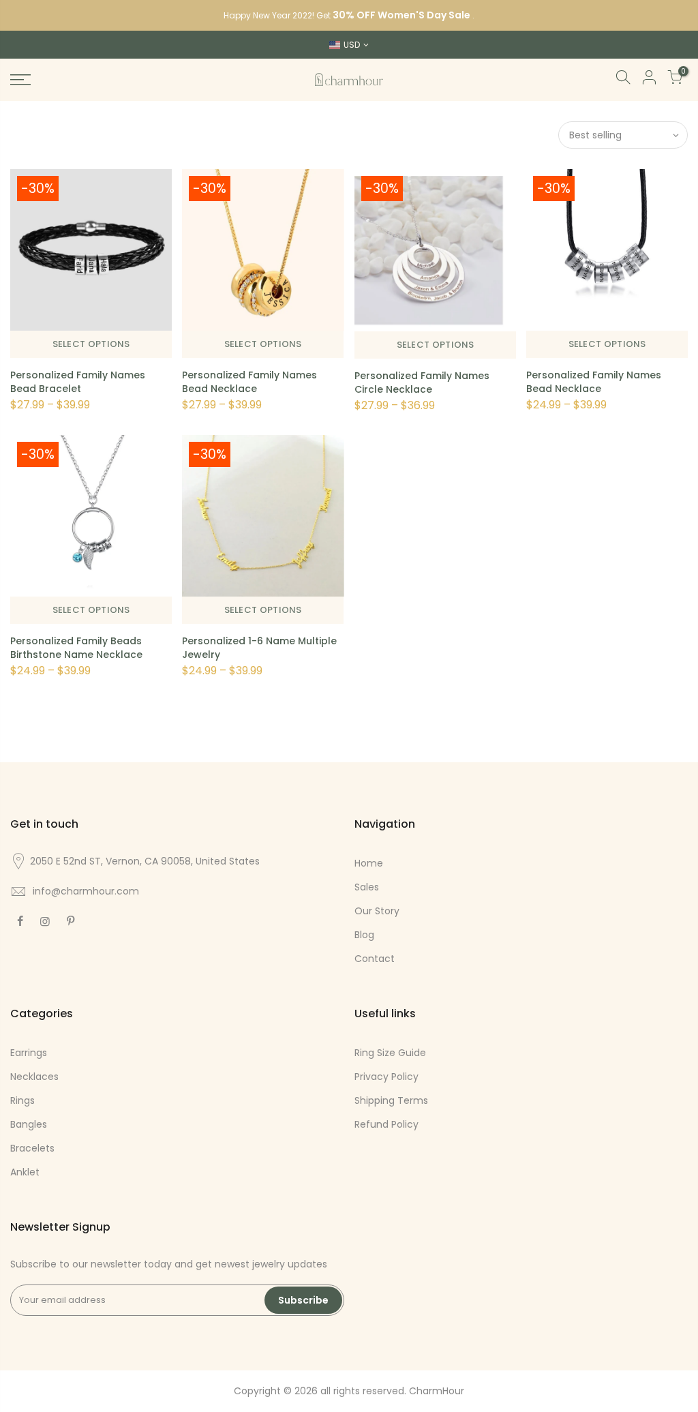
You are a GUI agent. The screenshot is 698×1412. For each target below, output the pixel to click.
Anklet (25, 1172)
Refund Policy (386, 1124)
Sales (366, 887)
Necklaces (34, 1076)
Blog (364, 935)
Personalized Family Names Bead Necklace (249, 381)
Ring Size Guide (390, 1053)
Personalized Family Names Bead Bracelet (77, 381)
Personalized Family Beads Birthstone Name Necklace (76, 647)
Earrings (28, 1053)
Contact (374, 958)
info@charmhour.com (86, 891)
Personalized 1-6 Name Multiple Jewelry (259, 647)
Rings (22, 1100)
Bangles (28, 1124)
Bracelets (32, 1148)
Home (368, 863)
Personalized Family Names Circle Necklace (421, 382)
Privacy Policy (386, 1076)
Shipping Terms (391, 1100)
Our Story (376, 911)
